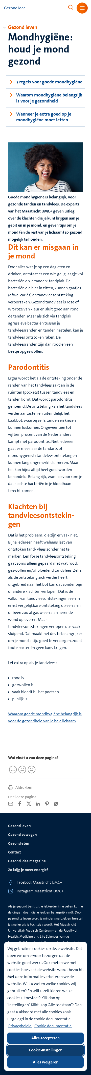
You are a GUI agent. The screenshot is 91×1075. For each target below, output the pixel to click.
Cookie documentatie (53, 1026)
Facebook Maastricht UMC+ (39, 882)
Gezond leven (22, 27)
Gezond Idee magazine (27, 861)
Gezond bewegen (22, 834)
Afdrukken (23, 787)
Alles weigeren (45, 1062)
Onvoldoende (31, 770)
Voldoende (21, 770)
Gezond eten (18, 843)
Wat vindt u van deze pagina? (33, 757)
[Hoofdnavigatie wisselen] (82, 8)
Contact (14, 852)
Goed (12, 770)
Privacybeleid (20, 1026)
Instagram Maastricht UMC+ (40, 891)
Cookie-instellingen (45, 1050)
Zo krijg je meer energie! (28, 869)
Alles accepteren (45, 1038)
